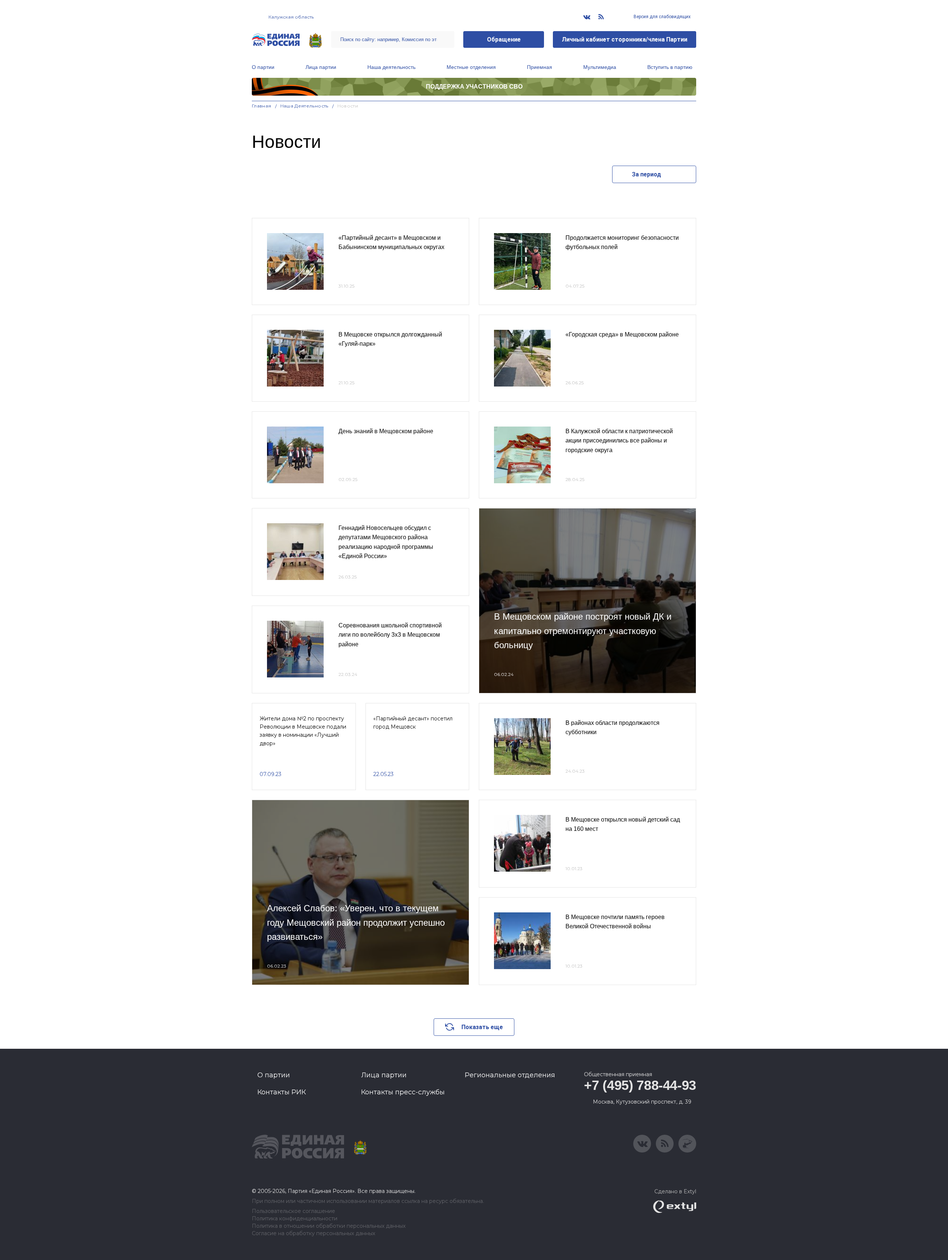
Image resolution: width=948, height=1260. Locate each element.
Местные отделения (471, 67)
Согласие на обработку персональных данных (313, 1233)
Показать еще (482, 1027)
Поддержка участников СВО (474, 86)
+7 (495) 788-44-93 (640, 1085)
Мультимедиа (599, 67)
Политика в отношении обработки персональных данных (328, 1226)
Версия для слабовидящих (661, 16)
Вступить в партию (669, 67)
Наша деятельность (391, 67)
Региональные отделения (510, 1075)
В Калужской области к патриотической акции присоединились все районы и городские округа (619, 440)
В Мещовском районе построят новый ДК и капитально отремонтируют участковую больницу (582, 630)
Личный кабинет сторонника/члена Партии (624, 39)
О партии (263, 67)
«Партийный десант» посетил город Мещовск (413, 722)
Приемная (539, 67)
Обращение (504, 39)
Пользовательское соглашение (293, 1211)
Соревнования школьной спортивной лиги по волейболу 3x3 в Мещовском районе (390, 634)
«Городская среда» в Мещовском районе (622, 334)
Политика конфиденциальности (294, 1219)
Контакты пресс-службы (403, 1092)
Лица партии (321, 67)
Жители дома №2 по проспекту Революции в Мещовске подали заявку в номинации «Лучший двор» (303, 731)
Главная (261, 106)
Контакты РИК (281, 1092)
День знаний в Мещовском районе (385, 431)
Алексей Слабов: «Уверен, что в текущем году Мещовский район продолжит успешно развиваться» (356, 922)
